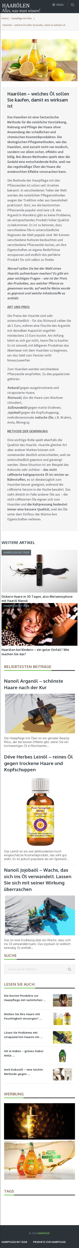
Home (5, 18)
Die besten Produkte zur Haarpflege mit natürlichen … (25, 998)
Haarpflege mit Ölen (21, 18)
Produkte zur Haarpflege (49, 1242)
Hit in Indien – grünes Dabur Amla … (24, 1053)
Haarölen (43, 1233)
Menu (60, 4)
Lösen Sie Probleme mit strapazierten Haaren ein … (23, 1035)
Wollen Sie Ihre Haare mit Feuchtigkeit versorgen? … (23, 1016)
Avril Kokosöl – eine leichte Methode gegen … (23, 1072)
